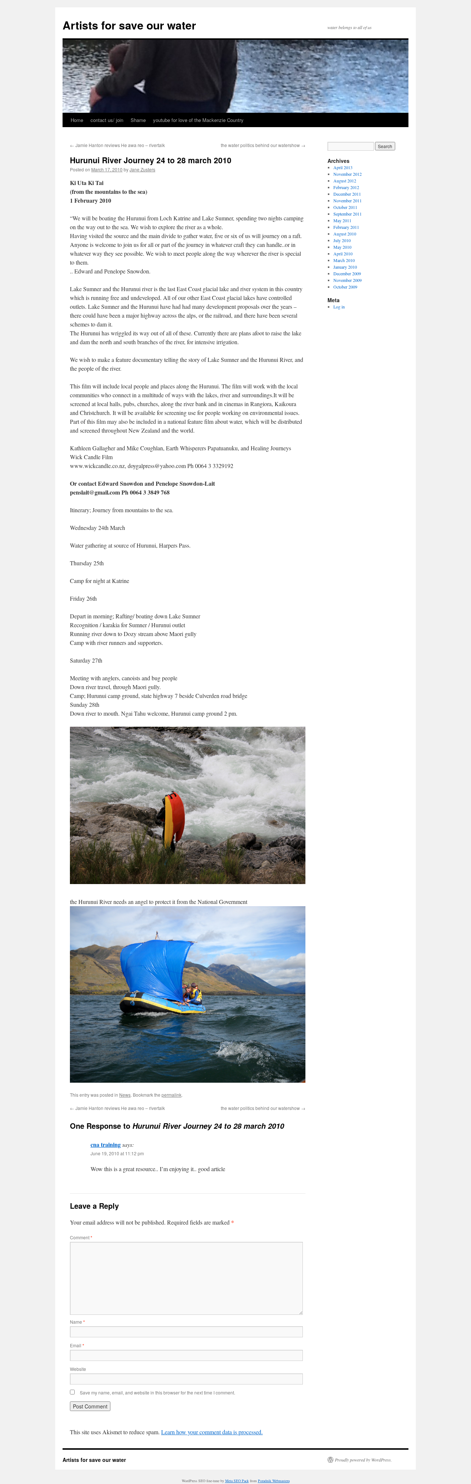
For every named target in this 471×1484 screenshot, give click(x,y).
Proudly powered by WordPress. (363, 1460)
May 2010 (342, 247)
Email (77, 1345)
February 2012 (346, 187)
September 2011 (347, 214)
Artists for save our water (129, 25)
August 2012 (344, 181)
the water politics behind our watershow (263, 145)
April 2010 (343, 253)
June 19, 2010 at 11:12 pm (117, 1153)
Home (77, 119)
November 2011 (347, 200)
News (125, 1095)
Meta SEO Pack (237, 1480)
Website (78, 1369)
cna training (106, 1144)
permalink (171, 1095)
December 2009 (347, 273)
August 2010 (344, 234)
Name (77, 1322)
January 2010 (345, 267)
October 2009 (345, 287)
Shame (138, 119)
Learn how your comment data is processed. (212, 1432)
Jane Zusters (142, 169)
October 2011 (345, 207)
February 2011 (346, 227)
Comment (81, 1237)
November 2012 (347, 174)
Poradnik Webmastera (274, 1480)
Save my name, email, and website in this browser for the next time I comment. (157, 1392)
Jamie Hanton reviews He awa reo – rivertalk (117, 145)
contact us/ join (107, 119)
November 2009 (347, 280)
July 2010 (342, 240)
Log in (339, 307)
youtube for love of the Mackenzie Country (198, 119)
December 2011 (347, 194)
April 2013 (343, 167)
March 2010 (344, 260)
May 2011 (342, 220)
